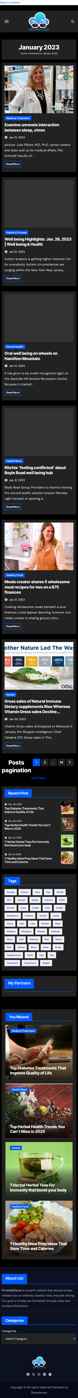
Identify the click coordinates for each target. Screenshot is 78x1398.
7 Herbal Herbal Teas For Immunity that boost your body (27, 843)
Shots (34, 947)
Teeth (30, 955)
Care (37, 892)
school (21, 947)
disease (21, 900)
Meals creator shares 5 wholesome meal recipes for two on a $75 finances (37, 587)
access (11, 892)
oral (21, 939)
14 (61, 762)
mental (41, 931)
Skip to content (10, 2)
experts (49, 900)
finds (62, 900)
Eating (35, 900)
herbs (56, 915)
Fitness (10, 907)
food (23, 907)
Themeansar (39, 1393)
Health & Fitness (16, 232)
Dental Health (14, 346)
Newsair (58, 1387)
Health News (14, 461)
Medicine (26, 931)
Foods (35, 907)
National (55, 931)
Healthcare (13, 915)
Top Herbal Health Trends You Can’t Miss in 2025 (27, 826)
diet (9, 900)
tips (41, 955)
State (46, 947)
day (48, 892)
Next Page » (39, 778)
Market (45, 923)
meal (57, 923)
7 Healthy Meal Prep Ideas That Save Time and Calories (28, 860)
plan (47, 939)
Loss (32, 923)
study (58, 947)
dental (60, 892)
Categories (9, 1331)
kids (21, 923)
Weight (46, 963)
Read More (12, 164)
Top (52, 955)
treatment (12, 963)
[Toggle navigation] (6, 21)
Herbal (10, 694)
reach (58, 939)
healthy (29, 915)
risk (9, 947)
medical (11, 931)
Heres (10, 923)
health (59, 907)
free (47, 907)
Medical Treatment (18, 118)
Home (23, 53)
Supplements (14, 955)
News (10, 939)
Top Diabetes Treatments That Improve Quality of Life (24, 810)
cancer (24, 892)
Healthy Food (14, 575)
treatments (30, 963)
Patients (34, 939)
